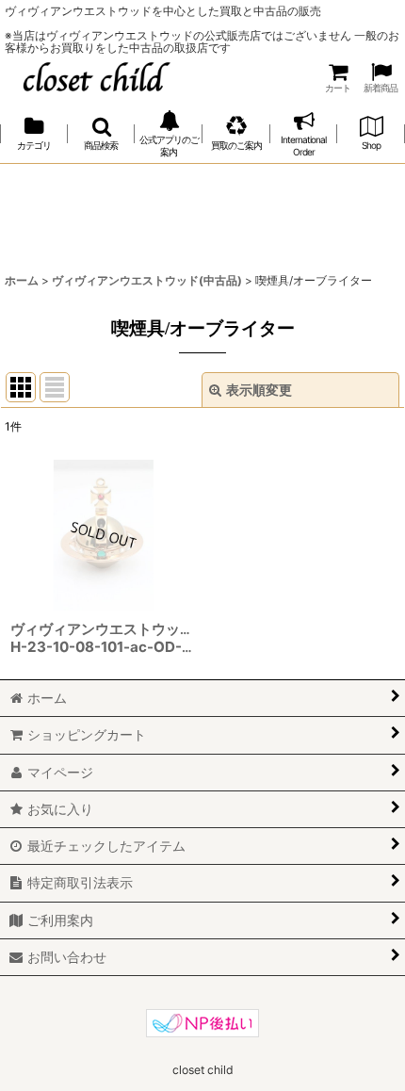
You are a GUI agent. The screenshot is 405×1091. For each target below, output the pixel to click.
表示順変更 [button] (259, 390)
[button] (102, 134)
